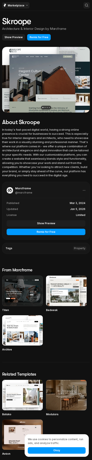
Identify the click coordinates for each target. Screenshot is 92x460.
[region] (46, 80)
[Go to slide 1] (42, 107)
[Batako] (22, 398)
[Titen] (22, 294)
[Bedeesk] (66, 294)
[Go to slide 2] (45, 107)
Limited (80, 215)
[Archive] (22, 333)
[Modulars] (66, 398)
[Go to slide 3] (47, 107)
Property (79, 248)
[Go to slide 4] (49, 107)
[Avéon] (22, 437)
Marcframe (58, 29)
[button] (13, 37)
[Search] (86, 5)
